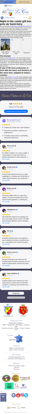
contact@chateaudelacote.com (16, 357)
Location (10, 335)
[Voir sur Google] (4, 146)
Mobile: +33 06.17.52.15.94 (16, 350)
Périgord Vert (11, 58)
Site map (16, 367)
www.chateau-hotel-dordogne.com (16, 358)
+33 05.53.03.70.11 (9, 17)
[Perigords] (23, 310)
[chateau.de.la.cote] (26, 395)
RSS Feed (16, 369)
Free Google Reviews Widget (16, 297)
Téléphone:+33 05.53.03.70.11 (16, 348)
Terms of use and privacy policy (16, 365)
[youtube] (18, 395)
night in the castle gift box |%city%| (20, 26)
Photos (13, 407)
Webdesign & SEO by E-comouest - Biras (17, 412)
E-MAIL (25, 17)
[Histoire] (8, 310)
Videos (23, 407)
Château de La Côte (16, 321)
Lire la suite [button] (6, 159)
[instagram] (22, 395)
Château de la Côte (13, 77)
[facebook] (14, 395)
